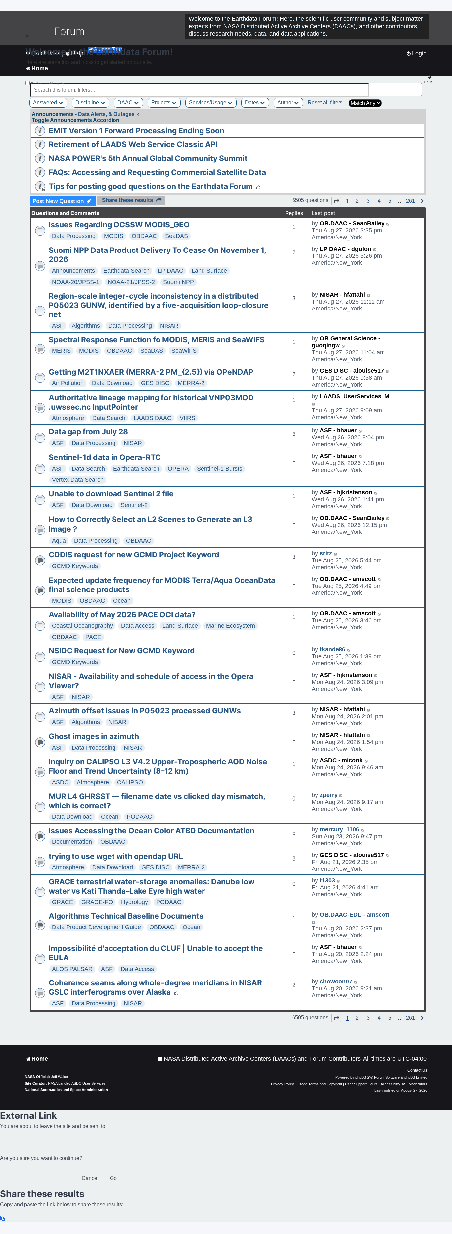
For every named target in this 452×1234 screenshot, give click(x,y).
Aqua (59, 540)
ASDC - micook (341, 760)
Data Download (112, 383)
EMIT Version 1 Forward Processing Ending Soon (136, 130)
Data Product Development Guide (96, 927)
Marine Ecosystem (230, 625)
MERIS (61, 350)
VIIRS (187, 418)
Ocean (122, 600)
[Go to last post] (388, 223)
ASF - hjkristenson (346, 492)
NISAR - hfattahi (342, 294)
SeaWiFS (184, 350)
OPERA (178, 468)
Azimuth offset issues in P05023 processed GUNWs (145, 710)
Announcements (73, 270)
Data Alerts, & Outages (106, 114)
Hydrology (134, 902)
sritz (326, 553)
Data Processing (74, 236)
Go (113, 1178)
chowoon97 (336, 981)
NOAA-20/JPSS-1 (75, 282)
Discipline (87, 102)
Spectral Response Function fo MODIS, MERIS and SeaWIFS (157, 339)
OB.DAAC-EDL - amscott (354, 914)
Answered (45, 102)
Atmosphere (68, 418)
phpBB (360, 1077)
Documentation (72, 841)
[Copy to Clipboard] (2, 1218)
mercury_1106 (339, 829)
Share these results (127, 200)
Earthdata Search (126, 270)
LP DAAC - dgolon (345, 249)
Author (285, 102)
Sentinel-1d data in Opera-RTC (105, 457)
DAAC (125, 102)
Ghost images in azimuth (94, 736)
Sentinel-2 (134, 505)
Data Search (108, 418)
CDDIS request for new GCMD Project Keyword (134, 554)
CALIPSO (130, 782)
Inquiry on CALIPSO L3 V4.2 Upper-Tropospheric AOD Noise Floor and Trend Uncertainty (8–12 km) (158, 766)
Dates (252, 102)
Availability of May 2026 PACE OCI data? (122, 614)
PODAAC (139, 816)
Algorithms (86, 325)
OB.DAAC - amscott (348, 579)
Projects (161, 102)
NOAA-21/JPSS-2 (131, 282)
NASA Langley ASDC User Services (77, 1083)
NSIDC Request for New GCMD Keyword (122, 650)
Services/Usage (208, 102)
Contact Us (417, 1070)
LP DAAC (170, 270)
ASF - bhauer (338, 430)
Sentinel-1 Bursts (219, 468)
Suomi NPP (178, 282)
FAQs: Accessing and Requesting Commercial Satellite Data (157, 172)
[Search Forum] (417, 86)
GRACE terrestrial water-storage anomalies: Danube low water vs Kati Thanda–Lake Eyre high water (151, 886)
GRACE (62, 902)
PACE (93, 637)
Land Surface (209, 270)
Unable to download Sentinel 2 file (111, 493)
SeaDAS (176, 236)
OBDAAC (144, 236)
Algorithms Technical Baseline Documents (126, 916)
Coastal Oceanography (82, 625)
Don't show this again (47, 83)
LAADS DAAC (152, 418)
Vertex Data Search (78, 480)
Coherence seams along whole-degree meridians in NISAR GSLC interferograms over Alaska (155, 987)
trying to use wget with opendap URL (116, 856)
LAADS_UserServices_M (354, 396)
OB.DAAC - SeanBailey (352, 223)
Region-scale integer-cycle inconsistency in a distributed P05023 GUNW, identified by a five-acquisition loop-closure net (159, 305)
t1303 (327, 880)
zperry (329, 795)
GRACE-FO (97, 902)
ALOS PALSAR (72, 969)
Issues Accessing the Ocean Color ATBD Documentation (151, 830)
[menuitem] (259, 1058)
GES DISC (155, 383)
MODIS (113, 236)
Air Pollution (68, 383)
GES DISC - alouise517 (352, 370)
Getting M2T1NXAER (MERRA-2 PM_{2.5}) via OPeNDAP (151, 372)
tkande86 (332, 649)
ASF (58, 325)
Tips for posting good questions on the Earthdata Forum (151, 186)
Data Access (137, 625)
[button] (336, 201)
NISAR (169, 325)
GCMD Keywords (75, 566)
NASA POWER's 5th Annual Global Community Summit (148, 158)
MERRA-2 (191, 383)
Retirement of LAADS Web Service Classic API (133, 144)
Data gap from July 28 (88, 431)
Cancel (90, 1178)
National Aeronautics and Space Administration (66, 1090)
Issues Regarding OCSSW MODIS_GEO (119, 224)
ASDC (60, 782)
